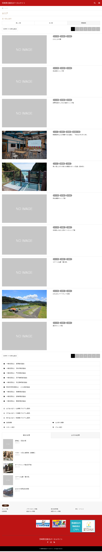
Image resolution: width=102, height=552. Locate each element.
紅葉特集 (4, 511)
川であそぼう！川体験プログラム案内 (18, 413)
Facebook (47, 542)
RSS (54, 542)
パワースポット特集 (31, 509)
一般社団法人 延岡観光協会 (15, 363)
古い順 (51, 23)
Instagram (51, 542)
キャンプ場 (5, 509)
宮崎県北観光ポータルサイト (51, 539)
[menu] (99, 3)
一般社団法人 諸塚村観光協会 (16, 396)
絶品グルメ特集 (30, 511)
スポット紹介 (10, 427)
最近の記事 (26, 435)
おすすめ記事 (75, 435)
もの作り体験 (59, 422)
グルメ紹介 (58, 427)
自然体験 (9, 422)
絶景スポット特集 (56, 511)
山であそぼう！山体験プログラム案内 (18, 408)
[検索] (95, 3)
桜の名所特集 (54, 509)
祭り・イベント (80, 509)
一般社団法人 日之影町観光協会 (16, 382)
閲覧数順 (83, 23)
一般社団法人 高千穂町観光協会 (16, 377)
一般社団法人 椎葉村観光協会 (16, 401)
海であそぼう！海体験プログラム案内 (18, 418)
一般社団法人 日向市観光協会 (16, 368)
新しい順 (18, 23)
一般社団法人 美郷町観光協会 (16, 391)
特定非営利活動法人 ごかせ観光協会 (18, 387)
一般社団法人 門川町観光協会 (16, 373)
